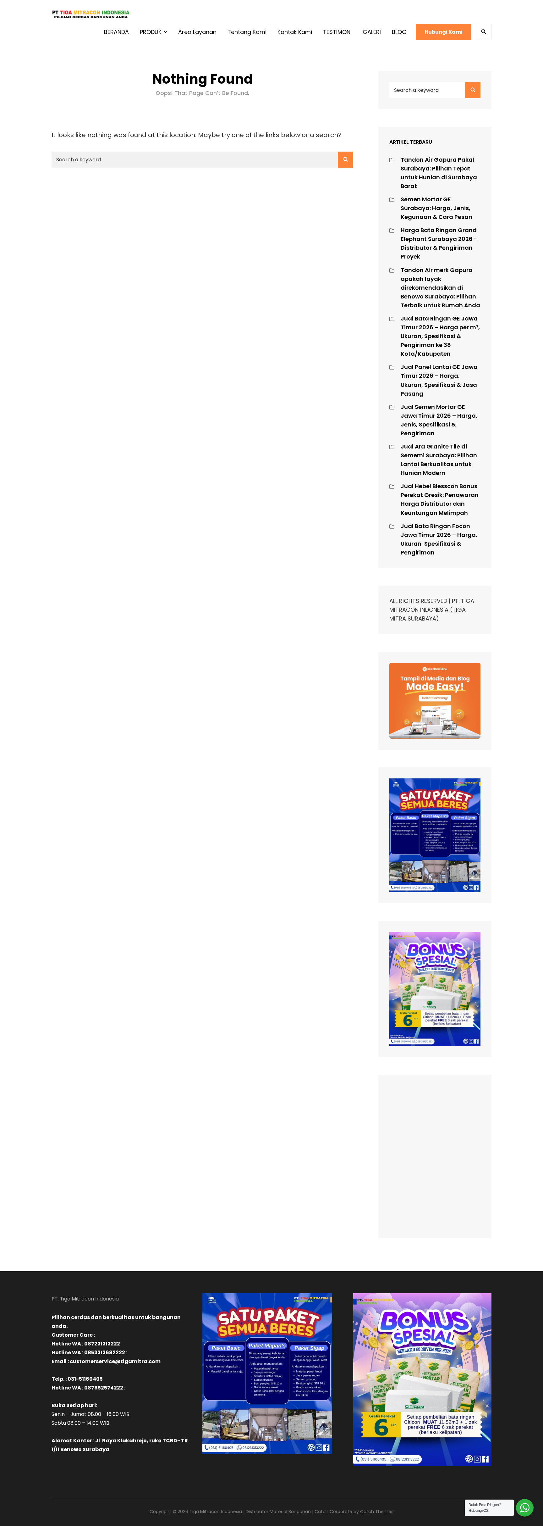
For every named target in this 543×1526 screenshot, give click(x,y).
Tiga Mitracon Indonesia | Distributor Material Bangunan (250, 1511)
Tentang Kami (247, 32)
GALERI (372, 32)
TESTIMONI (337, 32)
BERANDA (116, 32)
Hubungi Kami (444, 32)
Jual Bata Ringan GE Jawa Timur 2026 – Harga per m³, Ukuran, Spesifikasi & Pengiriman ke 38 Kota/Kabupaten (440, 336)
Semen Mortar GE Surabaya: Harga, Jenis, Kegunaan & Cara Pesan (436, 208)
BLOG (399, 32)
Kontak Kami (294, 32)
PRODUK (151, 32)
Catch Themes (376, 1511)
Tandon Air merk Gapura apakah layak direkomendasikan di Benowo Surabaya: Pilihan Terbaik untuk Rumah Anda (440, 287)
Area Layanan (197, 32)
